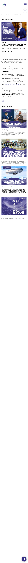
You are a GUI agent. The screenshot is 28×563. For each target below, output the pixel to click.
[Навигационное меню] (25, 4)
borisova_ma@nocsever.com (11, 84)
